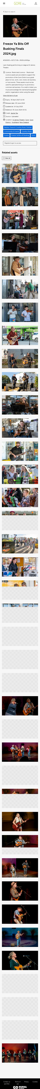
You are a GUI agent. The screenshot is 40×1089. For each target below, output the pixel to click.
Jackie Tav (14, 113)
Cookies (35, 1082)
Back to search (9, 12)
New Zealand (24, 122)
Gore (27, 120)
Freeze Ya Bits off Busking (20, 135)
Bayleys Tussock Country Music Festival (18, 127)
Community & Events (11, 131)
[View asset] (20, 173)
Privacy (26, 1082)
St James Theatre (19, 120)
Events (6, 135)
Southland (15, 122)
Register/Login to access (13, 143)
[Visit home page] (20, 3)
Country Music (27, 131)
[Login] (36, 3)
